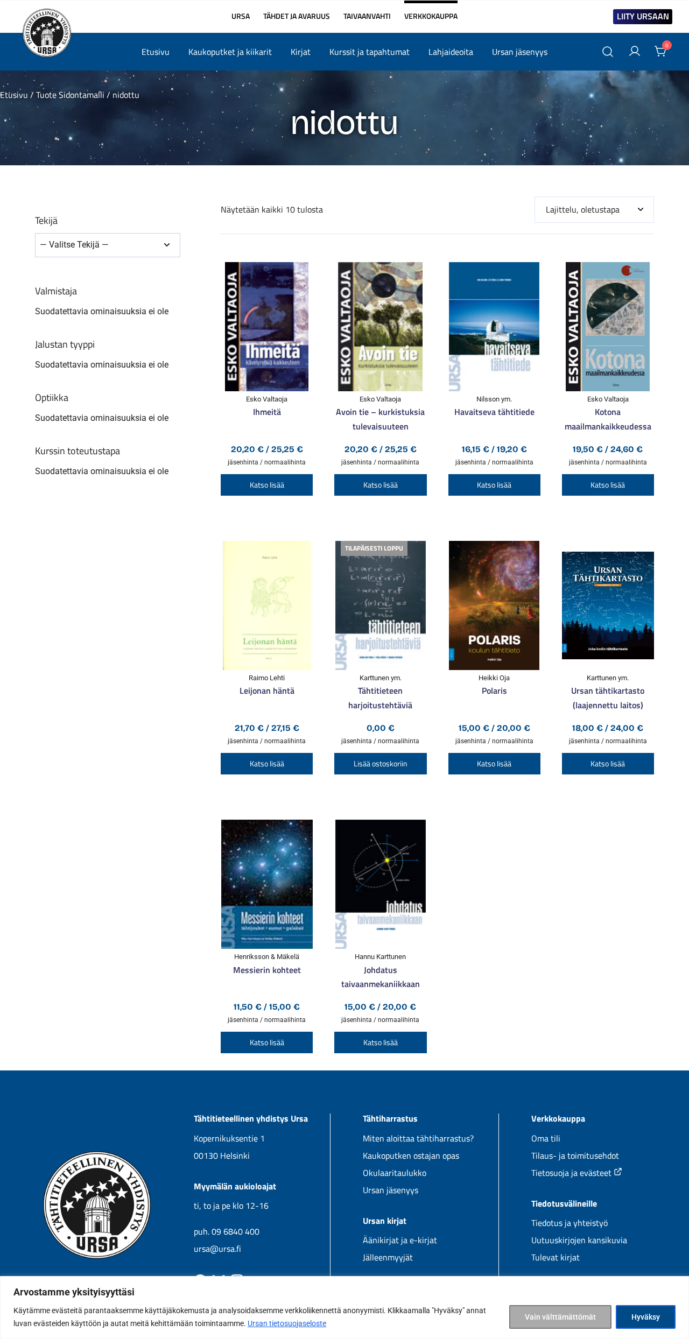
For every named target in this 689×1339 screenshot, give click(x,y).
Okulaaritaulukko (394, 1172)
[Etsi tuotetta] (608, 52)
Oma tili (545, 1138)
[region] (344, 1307)
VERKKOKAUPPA (431, 11)
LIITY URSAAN (643, 16)
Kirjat (301, 51)
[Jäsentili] (634, 52)
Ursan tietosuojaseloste (287, 1323)
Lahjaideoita (450, 51)
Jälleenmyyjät (388, 1257)
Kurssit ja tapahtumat (369, 51)
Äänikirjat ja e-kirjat (400, 1240)
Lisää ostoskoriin (380, 763)
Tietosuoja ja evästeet (572, 1172)
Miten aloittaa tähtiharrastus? (418, 1138)
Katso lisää (267, 484)
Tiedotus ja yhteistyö (569, 1222)
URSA (240, 16)
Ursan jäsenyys (519, 51)
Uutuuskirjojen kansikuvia (579, 1240)
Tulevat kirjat (555, 1257)
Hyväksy (645, 1317)
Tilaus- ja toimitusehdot (575, 1155)
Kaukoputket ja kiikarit (230, 51)
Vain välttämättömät (560, 1317)
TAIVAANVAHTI (367, 16)
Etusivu (156, 51)
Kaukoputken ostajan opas (411, 1155)
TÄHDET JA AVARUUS (296, 16)
